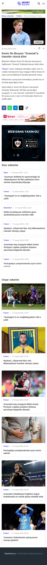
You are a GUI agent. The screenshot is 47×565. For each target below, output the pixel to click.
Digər (6, 172)
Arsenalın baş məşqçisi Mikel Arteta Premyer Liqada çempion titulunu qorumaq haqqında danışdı (21, 247)
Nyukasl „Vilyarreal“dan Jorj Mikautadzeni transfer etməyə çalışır (24, 229)
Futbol (19, 16)
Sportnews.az (10, 554)
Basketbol (8, 208)
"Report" (5, 69)
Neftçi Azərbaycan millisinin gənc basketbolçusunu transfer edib (20, 213)
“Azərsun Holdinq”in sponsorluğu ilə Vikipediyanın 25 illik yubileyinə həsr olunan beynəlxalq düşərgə (22, 179)
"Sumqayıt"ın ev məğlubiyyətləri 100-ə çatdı (22, 197)
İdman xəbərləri (8, 16)
